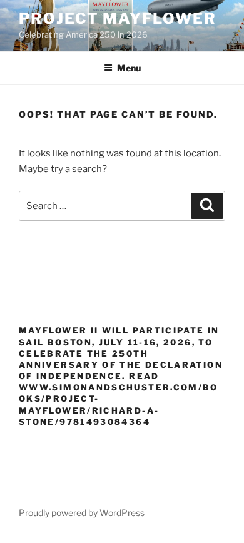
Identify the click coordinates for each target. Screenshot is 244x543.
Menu (129, 68)
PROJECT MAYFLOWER (117, 18)
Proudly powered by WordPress (82, 512)
